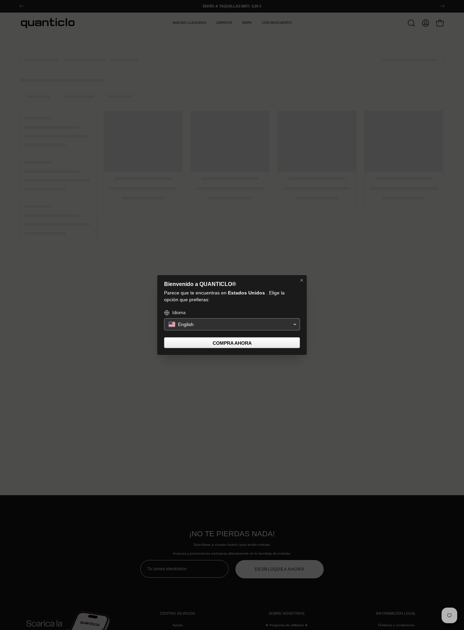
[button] (232, 324)
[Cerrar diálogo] (301, 280)
